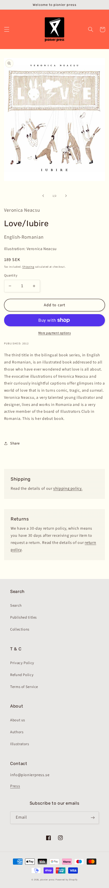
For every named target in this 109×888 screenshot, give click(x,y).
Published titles (23, 617)
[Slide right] (65, 196)
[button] (6, 29)
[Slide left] (43, 196)
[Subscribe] (93, 818)
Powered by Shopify (67, 879)
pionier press (47, 879)
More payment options (54, 333)
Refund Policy (21, 675)
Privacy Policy (22, 663)
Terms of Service (24, 687)
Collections (19, 629)
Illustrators (19, 744)
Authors (16, 732)
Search (16, 605)
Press (15, 786)
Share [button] (15, 443)
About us (17, 720)
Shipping (28, 267)
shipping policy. (67, 488)
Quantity (10, 275)
